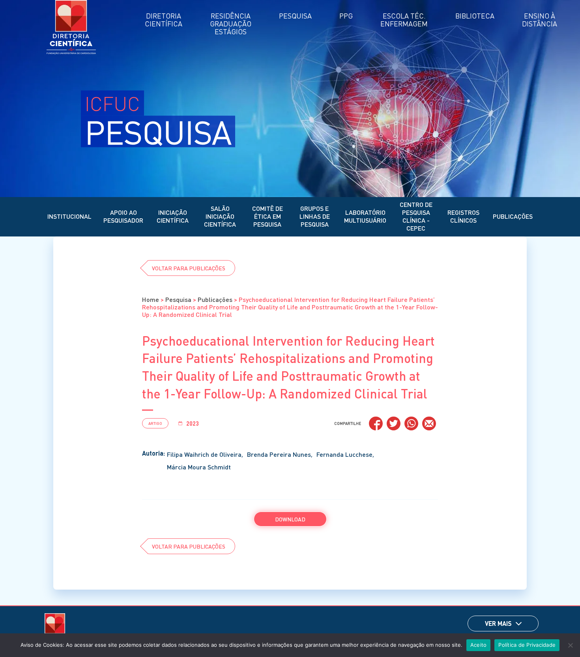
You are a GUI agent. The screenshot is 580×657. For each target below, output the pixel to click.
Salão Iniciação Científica (220, 216)
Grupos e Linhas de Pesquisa (314, 216)
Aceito (478, 645)
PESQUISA (295, 15)
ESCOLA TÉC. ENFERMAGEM (404, 19)
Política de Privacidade (527, 645)
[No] (570, 645)
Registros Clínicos (463, 216)
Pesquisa (178, 299)
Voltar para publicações (188, 268)
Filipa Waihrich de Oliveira (204, 454)
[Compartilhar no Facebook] (376, 423)
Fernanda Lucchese (344, 454)
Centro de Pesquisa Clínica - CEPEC (416, 216)
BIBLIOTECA (474, 15)
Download (290, 519)
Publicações (513, 216)
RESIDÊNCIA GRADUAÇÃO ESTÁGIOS (230, 23)
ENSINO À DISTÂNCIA (539, 19)
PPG (346, 15)
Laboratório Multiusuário (365, 216)
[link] (519, 624)
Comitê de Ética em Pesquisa (267, 216)
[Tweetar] (393, 423)
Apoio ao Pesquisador (123, 216)
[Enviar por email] (429, 423)
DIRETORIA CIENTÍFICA (163, 19)
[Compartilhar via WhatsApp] (411, 423)
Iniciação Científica (173, 216)
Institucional (69, 216)
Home (150, 299)
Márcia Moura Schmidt (199, 467)
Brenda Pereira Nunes (279, 454)
